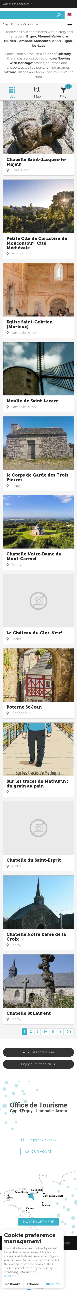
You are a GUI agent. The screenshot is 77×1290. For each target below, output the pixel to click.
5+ (45, 1031)
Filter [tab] (64, 96)
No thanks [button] (12, 1284)
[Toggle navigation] (70, 24)
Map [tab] (37, 96)
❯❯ (68, 1031)
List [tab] (12, 96)
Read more (11, 1276)
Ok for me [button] (53, 1284)
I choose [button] (33, 1284)
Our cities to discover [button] (16, 3)
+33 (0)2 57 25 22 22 (41, 1140)
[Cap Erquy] (38, 1108)
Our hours (41, 1151)
